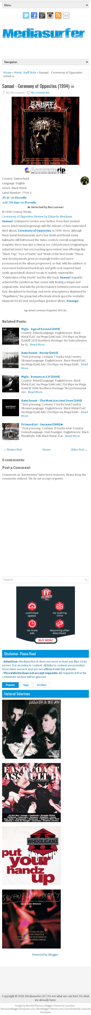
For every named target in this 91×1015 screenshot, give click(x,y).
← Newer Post (12, 449)
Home (7, 72)
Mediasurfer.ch (35, 996)
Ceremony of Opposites (34, 230)
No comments (40, 92)
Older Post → (79, 449)
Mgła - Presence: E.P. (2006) (40, 376)
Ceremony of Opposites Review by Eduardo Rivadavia (37, 216)
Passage (72, 300)
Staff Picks (29, 72)
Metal (17, 72)
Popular (10, 685)
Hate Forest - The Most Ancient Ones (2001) (51, 400)
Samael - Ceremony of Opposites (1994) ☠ (38, 86)
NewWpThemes (34, 1005)
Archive (41, 685)
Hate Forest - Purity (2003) (39, 352)
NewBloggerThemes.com (50, 1009)
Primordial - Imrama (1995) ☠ (42, 424)
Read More (37, 344)
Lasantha (70, 1005)
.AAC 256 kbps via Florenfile (19, 202)
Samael (7, 221)
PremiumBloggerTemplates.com (18, 1009)
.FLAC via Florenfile (14, 197)
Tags (26, 685)
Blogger (53, 954)
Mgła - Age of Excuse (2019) (40, 329)
